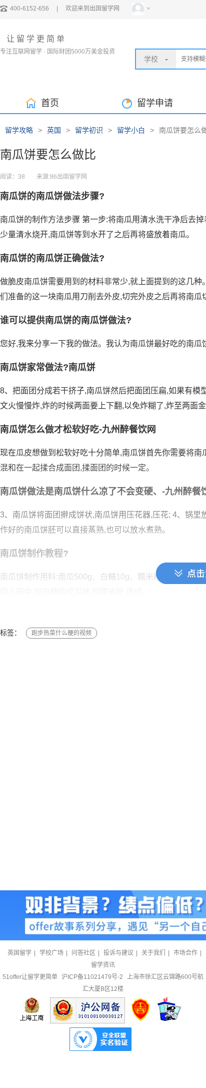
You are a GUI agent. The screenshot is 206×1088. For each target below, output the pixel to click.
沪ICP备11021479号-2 (92, 976)
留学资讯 (103, 964)
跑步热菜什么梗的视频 (62, 633)
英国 (54, 130)
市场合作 (186, 952)
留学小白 (131, 130)
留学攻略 (19, 130)
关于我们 (154, 952)
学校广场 (52, 952)
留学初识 (89, 130)
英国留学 (20, 952)
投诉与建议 (119, 952)
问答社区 (84, 952)
